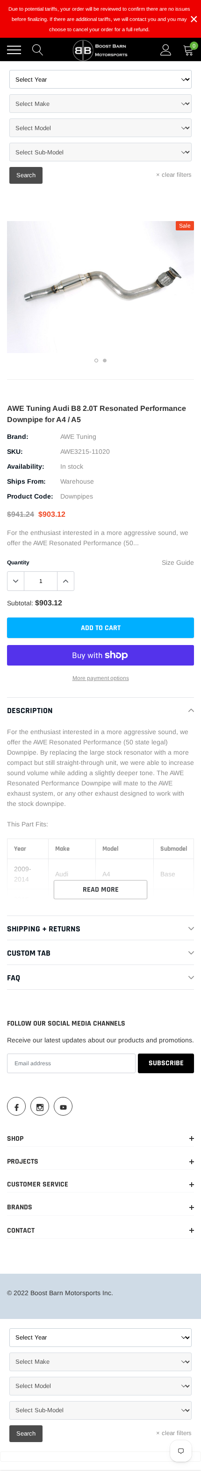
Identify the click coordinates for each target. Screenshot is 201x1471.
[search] (37, 50)
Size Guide (178, 562)
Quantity (18, 562)
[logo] (100, 50)
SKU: (15, 451)
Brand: (18, 436)
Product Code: (30, 496)
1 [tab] (96, 360)
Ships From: (26, 481)
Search (26, 175)
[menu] (14, 50)
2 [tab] (105, 360)
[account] (166, 50)
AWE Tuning (78, 436)
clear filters (174, 174)
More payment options (100, 678)
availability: (25, 466)
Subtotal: (20, 603)
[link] (16, 1106)
